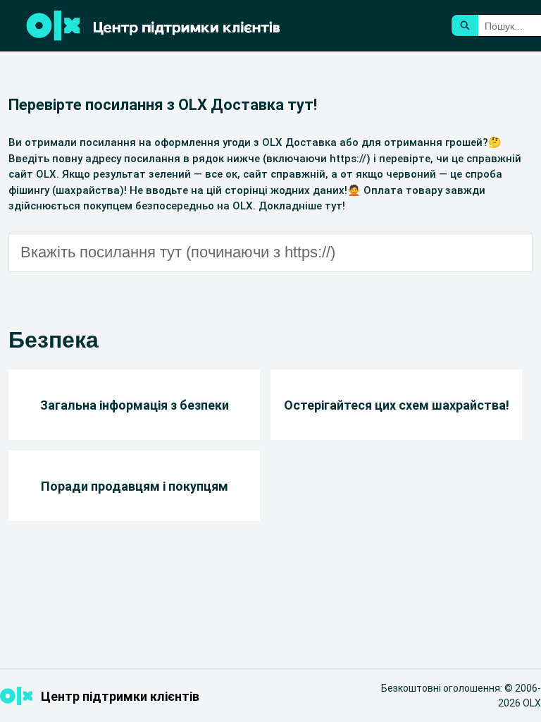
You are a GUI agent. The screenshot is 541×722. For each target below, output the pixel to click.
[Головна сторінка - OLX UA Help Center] (190, 25)
